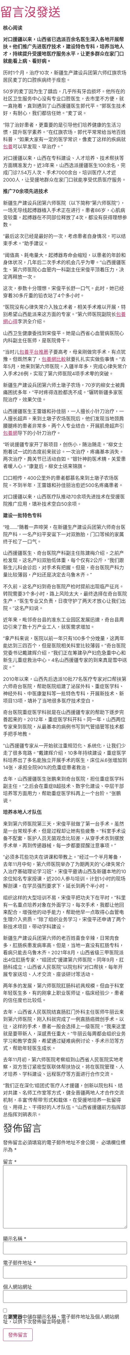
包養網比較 (54, 359)
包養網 (10, 433)
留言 (10, 1161)
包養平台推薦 (33, 352)
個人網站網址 (17, 1286)
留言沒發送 (30, 12)
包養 (8, 147)
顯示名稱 (14, 1238)
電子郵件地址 (19, 1262)
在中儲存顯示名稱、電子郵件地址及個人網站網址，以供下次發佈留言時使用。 (61, 1319)
